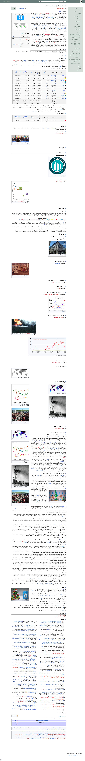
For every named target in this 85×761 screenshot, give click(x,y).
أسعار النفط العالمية (49, 18)
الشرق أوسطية (45, 30)
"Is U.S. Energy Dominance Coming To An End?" (52, 684)
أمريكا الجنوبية (25, 60)
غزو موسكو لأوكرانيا (50, 548)
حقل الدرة (39, 578)
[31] (48, 448)
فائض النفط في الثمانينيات (48, 294)
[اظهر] (13, 36)
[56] (63, 608)
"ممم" (34, 698)
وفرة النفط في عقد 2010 (58, 382)
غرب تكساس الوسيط (23, 541)
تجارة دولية (40, 738)
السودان (60, 66)
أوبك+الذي (39, 475)
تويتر (62, 580)
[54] (61, 594)
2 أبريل (63, 589)
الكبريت (26, 201)
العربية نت (30, 655)
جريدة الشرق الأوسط (15, 679)
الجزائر (48, 25)
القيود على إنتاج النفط (39, 35)
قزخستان (45, 219)
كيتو (19, 142)
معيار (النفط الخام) (59, 181)
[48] (36, 502)
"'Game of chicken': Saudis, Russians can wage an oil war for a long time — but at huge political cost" (25, 646)
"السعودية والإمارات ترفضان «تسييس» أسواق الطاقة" (26, 700)
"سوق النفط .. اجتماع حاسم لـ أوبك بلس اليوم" (27, 651)
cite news (48, 670)
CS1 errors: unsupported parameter (58, 733)
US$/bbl (14, 44)
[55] (32, 602)
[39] (61, 465)
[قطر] (65, 91)
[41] (59, 465)
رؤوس (46, 722)
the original (60, 693)
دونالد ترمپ (47, 459)
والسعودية (24, 578)
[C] (46, 96)
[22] (44, 224)
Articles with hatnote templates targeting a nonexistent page (40, 733)
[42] (42, 470)
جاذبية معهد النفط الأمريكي (20, 201)
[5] (55, 24)
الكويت (37, 14)
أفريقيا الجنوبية (53, 76)
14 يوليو (63, 506)
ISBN (63, 673)
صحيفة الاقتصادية (15, 667)
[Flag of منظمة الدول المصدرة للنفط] (20, 17)
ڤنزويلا (63, 98)
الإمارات (59, 477)
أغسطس (49, 483)
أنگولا (45, 25)
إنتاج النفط (26, 71)
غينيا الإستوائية (38, 25)
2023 (61, 589)
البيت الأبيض (30, 539)
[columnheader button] (25, 72)
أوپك (60, 11)
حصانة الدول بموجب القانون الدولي (51, 42)
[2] (19, 37)
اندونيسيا (62, 120)
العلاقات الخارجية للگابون (61, 738)
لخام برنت (48, 542)
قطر (53, 27)
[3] (18, 37)
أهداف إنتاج (54, 38)
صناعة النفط (42, 724)
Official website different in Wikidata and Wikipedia (56, 734)
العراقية (58, 605)
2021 (61, 222)
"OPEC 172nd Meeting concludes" (51, 627)
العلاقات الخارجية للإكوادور (61, 735)
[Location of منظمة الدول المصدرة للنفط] (20, 26)
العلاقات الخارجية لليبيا (16, 735)
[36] (63, 461)
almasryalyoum (20, 701)
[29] (32, 440)
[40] (60, 465)
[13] (37, 73)
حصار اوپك (58, 288)
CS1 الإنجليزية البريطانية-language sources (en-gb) (29, 731)
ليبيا (57, 27)
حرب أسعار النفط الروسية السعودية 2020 (53, 436)
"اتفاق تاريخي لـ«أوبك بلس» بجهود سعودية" (27, 679)
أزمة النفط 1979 (57, 294)
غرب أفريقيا (54, 90)
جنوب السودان (26, 219)
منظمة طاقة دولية (46, 738)
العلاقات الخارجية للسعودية (25, 735)
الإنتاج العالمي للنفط (51, 17)
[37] (62, 461)
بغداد (59, 14)
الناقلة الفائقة (58, 107)
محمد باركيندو (22, 39)
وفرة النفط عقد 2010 (59, 428)
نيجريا (56, 27)
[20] (29, 215)
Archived (59, 622)
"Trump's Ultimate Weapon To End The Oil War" (24, 648)
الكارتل (47, 41)
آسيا (33, 727)
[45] (39, 470)
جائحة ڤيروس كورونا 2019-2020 (42, 442)
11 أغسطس (63, 539)
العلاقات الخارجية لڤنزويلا (43, 737)
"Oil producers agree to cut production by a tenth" (52, 681)
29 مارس (63, 546)
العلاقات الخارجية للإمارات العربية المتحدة (32, 737)
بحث (40, 1)
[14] (31, 72)
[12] (44, 91)
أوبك (59, 230)
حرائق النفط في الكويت (28, 333)
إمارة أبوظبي (34, 111)
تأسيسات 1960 (41, 734)
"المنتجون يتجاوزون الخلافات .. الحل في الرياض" (27, 667)
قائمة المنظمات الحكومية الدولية (59, 616)
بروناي (50, 219)
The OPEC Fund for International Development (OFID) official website (52, 718)
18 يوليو (63, 524)
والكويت (27, 578)
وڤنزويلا (62, 28)
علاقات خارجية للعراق (52, 735)
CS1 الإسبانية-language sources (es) (56, 731)
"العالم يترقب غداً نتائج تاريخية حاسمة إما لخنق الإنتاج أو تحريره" (24, 656)
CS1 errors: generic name (44, 731)
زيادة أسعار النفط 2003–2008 (57, 362)
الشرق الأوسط (44, 60)
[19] (29, 214)
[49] (15, 508)
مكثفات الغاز (43, 61)
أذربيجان (59, 219)
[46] (38, 470)
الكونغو (63, 93)
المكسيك (35, 219)
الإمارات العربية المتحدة (60, 96)
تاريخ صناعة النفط (53, 738)
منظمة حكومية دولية (39, 13)
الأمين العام (27, 39)
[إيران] (65, 83)
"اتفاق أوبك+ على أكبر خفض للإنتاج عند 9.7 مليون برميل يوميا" (24, 681)
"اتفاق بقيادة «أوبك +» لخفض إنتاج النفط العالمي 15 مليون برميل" (24, 659)
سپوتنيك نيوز (43, 689)
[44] (40, 470)
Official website (62, 716)
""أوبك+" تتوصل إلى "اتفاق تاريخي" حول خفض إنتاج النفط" (25, 673)
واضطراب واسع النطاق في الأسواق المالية (40, 447)
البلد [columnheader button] (61, 72)
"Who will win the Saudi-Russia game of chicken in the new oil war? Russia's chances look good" (25, 634)
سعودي (45, 476)
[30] (35, 441)
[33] (46, 448)
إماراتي (43, 476)
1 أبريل (63, 222)
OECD (50, 622)
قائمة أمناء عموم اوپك (59, 133)
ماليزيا (40, 219)
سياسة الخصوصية (79, 755)
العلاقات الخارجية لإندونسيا (19, 737)
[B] (46, 83)
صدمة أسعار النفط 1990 (58, 317)
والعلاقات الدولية (47, 34)
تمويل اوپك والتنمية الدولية (56, 282)
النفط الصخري (39, 440)
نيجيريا (64, 90)
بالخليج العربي (37, 30)
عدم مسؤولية (70, 755)
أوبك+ (48, 222)
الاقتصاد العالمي (36, 36)
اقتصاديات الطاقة (35, 734)
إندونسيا (59, 28)
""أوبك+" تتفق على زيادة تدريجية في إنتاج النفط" (54, 689)
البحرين (54, 219)
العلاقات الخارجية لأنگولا (19, 734)
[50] (62, 516)
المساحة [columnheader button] (32, 72)
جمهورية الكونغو (49, 27)
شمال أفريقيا (53, 75)
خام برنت (58, 729)
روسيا (63, 219)
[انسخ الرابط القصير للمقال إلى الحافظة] (65, 5)
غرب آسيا (39, 60)
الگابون (34, 25)
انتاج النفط (26, 116)
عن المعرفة (74, 755)
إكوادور (63, 78)
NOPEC (64, 457)
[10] (16, 64)
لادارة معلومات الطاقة (17, 60)
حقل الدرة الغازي (39, 583)
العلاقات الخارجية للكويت (35, 735)
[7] (39, 43)
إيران (42, 14)
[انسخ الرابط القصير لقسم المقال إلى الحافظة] (65, 49)
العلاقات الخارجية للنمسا (34, 738)
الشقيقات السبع (63, 19)
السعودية (34, 14)
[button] (81, 1)
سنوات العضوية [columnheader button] (46, 72)
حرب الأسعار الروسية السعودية (55, 448)
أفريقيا (33, 60)
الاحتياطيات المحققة (17, 71)
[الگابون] (65, 81)
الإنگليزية (22, 33)
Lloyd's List (54, 643)
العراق (40, 14)
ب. (55, 105)
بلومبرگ (25, 542)
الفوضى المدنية (57, 35)
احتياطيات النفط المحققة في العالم (38, 17)
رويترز (60, 535)
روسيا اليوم (26, 692)
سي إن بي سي (26, 688)
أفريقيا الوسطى (53, 80)
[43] (41, 470)
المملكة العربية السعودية (54, 589)
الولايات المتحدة (38, 727)
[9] (34, 62)
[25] (32, 334)
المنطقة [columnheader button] (53, 72)
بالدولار (20, 44)
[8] (24, 61)
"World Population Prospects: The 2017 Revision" (52, 660)
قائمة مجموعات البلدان (61, 615)
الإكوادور (42, 25)
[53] (42, 584)
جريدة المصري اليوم (32, 660)
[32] (47, 448)
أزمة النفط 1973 (57, 263)
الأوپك (37, 722)
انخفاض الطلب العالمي (54, 442)
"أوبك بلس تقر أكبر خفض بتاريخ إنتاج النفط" (27, 676)
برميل (17, 44)
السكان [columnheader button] (38, 72)
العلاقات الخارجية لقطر (52, 737)
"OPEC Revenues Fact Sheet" (53, 692)
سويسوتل (21, 142)
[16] (44, 106)
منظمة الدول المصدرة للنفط (43, 720)
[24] (62, 311)
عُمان (31, 219)
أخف (76, 8)
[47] (37, 470)
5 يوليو (64, 475)
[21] (28, 215)
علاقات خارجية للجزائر (27, 734)
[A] (23, 72)
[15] (46, 93)
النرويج (23, 727)
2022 (60, 546)
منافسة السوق (36, 41)
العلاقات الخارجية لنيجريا (61, 737)
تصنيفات (64, 731)
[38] (61, 461)
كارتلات (27, 738)
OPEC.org (21, 46)
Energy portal (14, 715)
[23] (63, 311)
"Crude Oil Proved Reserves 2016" (51, 648)
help (62, 670)
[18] (30, 214)
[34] (45, 448)
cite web (48, 694)
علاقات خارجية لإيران (43, 735)
